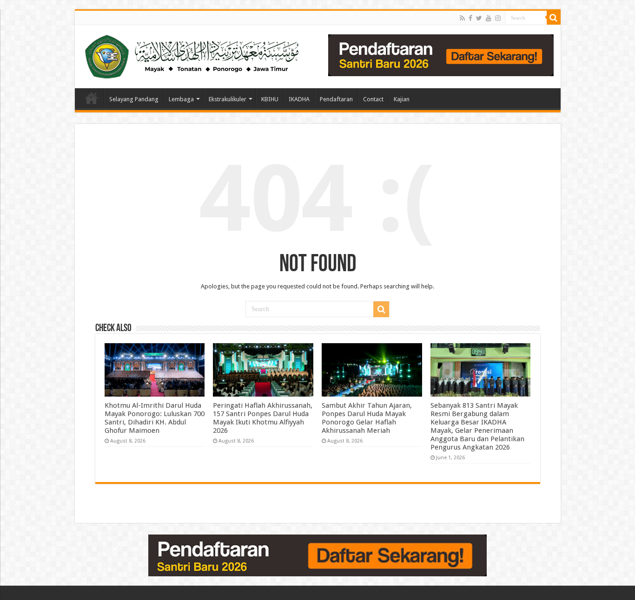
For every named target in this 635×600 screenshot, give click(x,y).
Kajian (402, 99)
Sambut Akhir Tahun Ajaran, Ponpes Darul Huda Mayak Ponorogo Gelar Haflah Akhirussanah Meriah (367, 418)
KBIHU (269, 99)
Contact (373, 99)
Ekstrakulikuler (227, 99)
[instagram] (498, 18)
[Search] (554, 18)
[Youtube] (488, 18)
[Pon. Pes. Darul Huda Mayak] (194, 55)
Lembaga (181, 99)
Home (91, 98)
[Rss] (462, 18)
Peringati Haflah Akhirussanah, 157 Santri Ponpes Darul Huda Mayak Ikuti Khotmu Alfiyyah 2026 (262, 418)
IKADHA (299, 99)
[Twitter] (479, 18)
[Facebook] (470, 18)
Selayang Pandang (134, 99)
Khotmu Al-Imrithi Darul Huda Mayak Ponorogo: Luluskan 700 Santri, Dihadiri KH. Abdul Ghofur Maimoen (155, 418)
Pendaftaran (336, 99)
